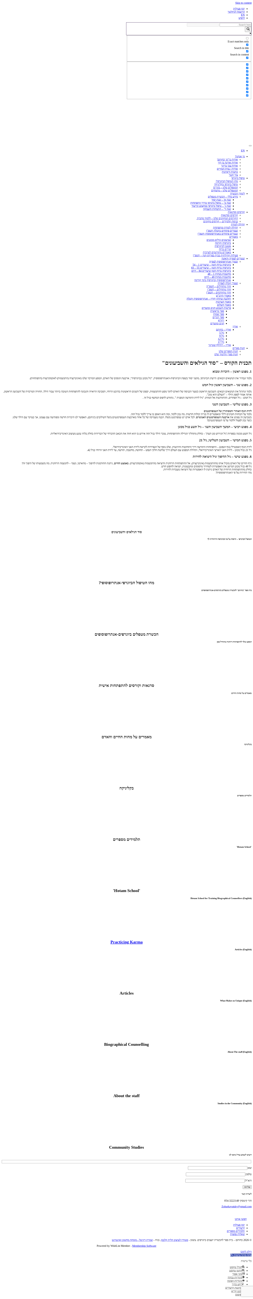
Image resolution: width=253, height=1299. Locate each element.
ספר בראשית (217, 311)
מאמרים (233, 236)
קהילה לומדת (238, 224)
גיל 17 (221, 342)
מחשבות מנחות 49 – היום (217, 277)
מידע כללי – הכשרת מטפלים (223, 196)
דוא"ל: (248, 1180)
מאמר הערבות (223, 301)
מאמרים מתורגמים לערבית (217, 252)
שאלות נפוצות (237, 1234)
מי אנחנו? (240, 156)
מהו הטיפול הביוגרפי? (227, 181)
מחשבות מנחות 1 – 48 (219, 273)
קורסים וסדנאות (236, 212)
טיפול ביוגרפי (238, 178)
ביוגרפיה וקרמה (223, 243)
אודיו (235, 326)
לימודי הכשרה (237, 193)
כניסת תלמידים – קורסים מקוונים (220, 221)
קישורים (240, 1227)
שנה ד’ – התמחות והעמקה (217, 209)
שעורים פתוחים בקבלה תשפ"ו (222, 230)
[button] (241, 1255)
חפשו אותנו (241, 1219)
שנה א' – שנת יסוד (221, 199)
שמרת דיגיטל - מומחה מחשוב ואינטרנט (132, 1240)
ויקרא (221, 320)
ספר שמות (218, 314)
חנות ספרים (239, 348)
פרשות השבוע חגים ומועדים (216, 307)
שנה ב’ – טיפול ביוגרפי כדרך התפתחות (210, 202)
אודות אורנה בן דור (228, 162)
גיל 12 (221, 338)
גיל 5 (221, 332)
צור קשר (233, 175)
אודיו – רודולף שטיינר (219, 345)
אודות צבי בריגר (229, 165)
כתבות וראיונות (230, 171)
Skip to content (243, 2)
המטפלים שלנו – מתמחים (224, 190)
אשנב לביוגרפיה (223, 246)
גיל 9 (221, 335)
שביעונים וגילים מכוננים (219, 239)
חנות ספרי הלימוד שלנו (226, 354)
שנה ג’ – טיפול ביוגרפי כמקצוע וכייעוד (211, 205)
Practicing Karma (126, 942)
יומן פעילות (239, 8)
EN (243, 14)
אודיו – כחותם (223, 329)
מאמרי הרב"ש (223, 295)
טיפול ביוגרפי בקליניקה (226, 184)
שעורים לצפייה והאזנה (233, 258)
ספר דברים (218, 317)
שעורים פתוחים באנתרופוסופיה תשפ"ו (218, 233)
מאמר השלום (224, 304)
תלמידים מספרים (236, 1231)
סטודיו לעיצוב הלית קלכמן (174, 1240)
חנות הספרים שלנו (228, 351)
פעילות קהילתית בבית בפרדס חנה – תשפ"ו (215, 255)
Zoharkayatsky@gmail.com (237, 1206)
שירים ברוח (225, 249)
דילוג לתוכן (246, 1251)
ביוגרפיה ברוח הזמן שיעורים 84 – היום (211, 270)
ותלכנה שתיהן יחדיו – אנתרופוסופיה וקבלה (209, 298)
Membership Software (144, 1245)
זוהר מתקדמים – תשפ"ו (218, 292)
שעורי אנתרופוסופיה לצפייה (223, 261)
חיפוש (242, 17)
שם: (249, 1167)
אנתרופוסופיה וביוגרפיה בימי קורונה (212, 280)
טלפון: (248, 1174)
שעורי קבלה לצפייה (228, 283)
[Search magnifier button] (248, 29)
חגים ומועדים (217, 323)
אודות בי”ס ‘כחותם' (227, 159)
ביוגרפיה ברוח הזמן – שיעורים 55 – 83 (211, 267)
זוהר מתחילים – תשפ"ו (219, 289)
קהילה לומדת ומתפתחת (225, 227)
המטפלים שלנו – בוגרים (225, 187)
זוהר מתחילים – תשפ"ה (218, 286)
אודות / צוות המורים (227, 168)
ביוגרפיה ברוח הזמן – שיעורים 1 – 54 (212, 264)
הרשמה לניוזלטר (236, 11)
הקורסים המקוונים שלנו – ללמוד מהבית (217, 218)
